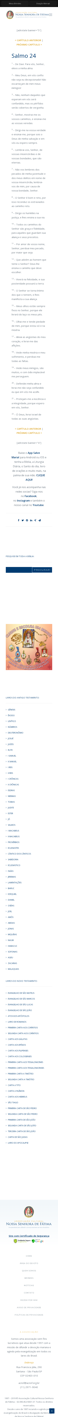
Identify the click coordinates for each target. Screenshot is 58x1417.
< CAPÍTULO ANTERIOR (28, 40)
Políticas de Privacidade (29, 1315)
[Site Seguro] (29, 1240)
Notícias (29, 1285)
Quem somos (29, 1271)
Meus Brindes (15, 3)
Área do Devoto (29, 1263)
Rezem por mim (28, 1300)
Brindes (29, 1278)
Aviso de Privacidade (29, 1307)
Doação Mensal (43, 3)
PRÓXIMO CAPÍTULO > (29, 44)
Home (29, 1256)
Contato (29, 1293)
